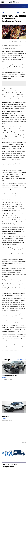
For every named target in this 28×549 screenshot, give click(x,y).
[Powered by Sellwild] (24, 442)
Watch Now (23, 2)
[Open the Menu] (2, 2)
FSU (3, 12)
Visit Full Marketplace (21, 359)
